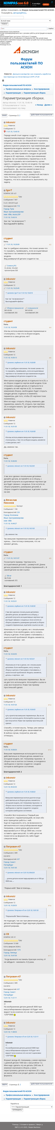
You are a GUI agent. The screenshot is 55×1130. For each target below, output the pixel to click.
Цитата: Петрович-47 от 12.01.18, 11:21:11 (22, 1037)
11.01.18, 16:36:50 (10, 461)
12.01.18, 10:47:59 (10, 955)
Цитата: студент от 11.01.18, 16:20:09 (21, 362)
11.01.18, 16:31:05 (10, 426)
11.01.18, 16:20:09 (12, 244)
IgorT (9, 190)
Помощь (15, 1124)
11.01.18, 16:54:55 (10, 654)
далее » (48, 105)
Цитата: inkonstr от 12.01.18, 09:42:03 (21, 872)
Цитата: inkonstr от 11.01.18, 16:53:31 (21, 659)
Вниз (4, 115)
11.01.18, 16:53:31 (10, 601)
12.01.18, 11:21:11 (10, 998)
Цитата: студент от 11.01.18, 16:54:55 (21, 709)
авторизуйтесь (19, 13)
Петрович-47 (13, 846)
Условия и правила (27, 1124)
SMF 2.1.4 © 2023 (21, 1127)
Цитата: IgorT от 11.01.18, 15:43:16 (20, 293)
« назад (39, 105)
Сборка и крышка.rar (15, 308)
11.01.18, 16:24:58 (10, 327)
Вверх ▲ (39, 1124)
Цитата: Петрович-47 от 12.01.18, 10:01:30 (22, 910)
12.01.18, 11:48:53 (10, 1032)
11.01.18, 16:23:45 (12, 288)
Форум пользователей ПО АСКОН (26, 63)
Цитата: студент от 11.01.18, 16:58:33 (21, 792)
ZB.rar (9, 575)
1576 (19, 950)
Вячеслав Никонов (10, 501)
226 (18, 512)
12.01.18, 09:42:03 (10, 787)
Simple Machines (34, 1127)
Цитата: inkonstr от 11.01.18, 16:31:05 (21, 528)
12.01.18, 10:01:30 (10, 867)
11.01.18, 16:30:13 (10, 357)
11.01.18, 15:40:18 (12, 131)
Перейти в (14, 1103)
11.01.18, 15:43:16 (10, 217)
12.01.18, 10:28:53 (10, 905)
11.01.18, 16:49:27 (10, 523)
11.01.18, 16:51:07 (12, 558)
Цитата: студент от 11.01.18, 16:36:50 (21, 606)
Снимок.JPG (11, 265)
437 (18, 859)
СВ (7, 934)
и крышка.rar (32, 308)
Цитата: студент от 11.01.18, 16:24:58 (21, 431)
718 (18, 206)
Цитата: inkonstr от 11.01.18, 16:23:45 (21, 466)
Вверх (4, 1085)
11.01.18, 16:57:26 (10, 705)
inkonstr (10, 122)
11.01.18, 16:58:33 (10, 749)
